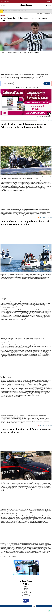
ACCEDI (49, 5)
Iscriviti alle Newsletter (5, 1)
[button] (26, 567)
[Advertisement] (10, 66)
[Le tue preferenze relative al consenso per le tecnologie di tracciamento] (50, 611)
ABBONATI (49, 1)
